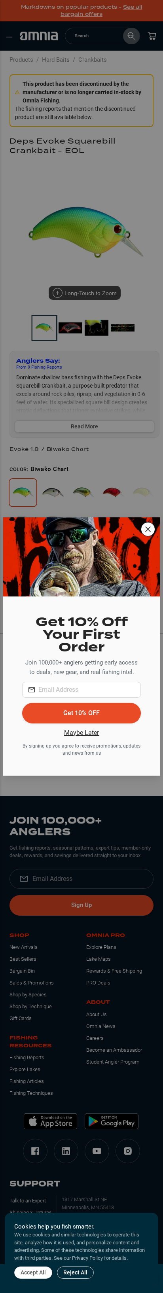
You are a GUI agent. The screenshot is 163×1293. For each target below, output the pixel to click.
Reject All (75, 1272)
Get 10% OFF (81, 713)
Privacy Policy (87, 1258)
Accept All (33, 1272)
